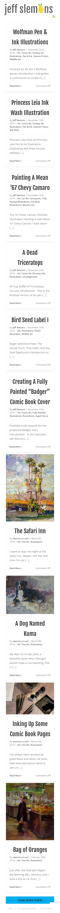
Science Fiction (40, 55)
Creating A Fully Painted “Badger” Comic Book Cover (30, 391)
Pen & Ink (27, 55)
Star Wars (14, 129)
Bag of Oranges (30, 849)
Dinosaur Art (38, 273)
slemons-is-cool (21, 538)
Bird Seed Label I (30, 319)
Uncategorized (30, 276)
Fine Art (25, 541)
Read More (15, 85)
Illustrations (15, 55)
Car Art (25, 198)
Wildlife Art (15, 59)
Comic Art (26, 52)
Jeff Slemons (19, 49)
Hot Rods (35, 201)
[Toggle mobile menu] (54, 16)
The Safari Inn (30, 531)
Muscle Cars (29, 204)
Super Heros (42, 415)
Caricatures (35, 198)
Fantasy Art (38, 52)
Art (18, 52)
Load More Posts (30, 900)
